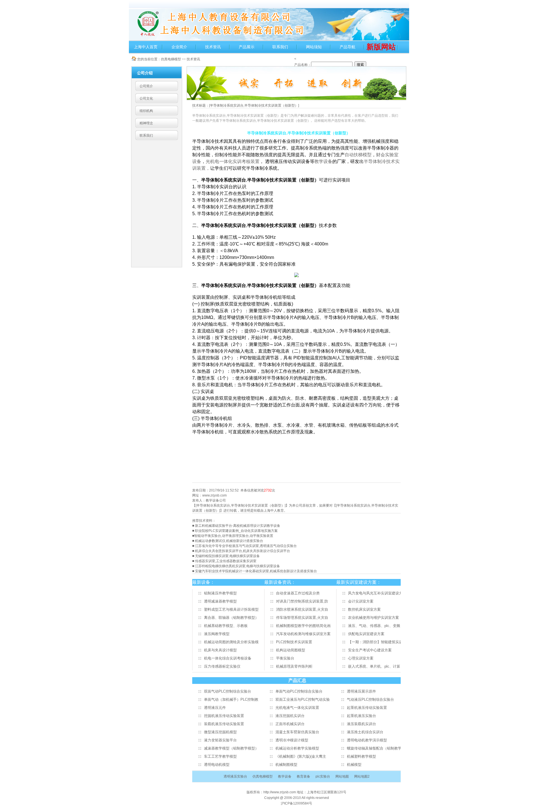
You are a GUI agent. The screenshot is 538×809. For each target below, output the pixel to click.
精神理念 (146, 123)
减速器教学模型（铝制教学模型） (231, 748)
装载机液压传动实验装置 (224, 724)
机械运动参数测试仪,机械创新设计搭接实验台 (229, 541)
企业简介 (179, 47)
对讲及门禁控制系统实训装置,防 (302, 601)
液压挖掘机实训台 (290, 716)
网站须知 (314, 47)
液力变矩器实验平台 (220, 740)
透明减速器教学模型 (220, 601)
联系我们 (280, 47)
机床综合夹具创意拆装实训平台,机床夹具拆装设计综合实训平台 (242, 551)
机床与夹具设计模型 (220, 650)
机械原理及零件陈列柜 (294, 666)
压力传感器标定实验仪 (222, 666)
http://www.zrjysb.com (280, 792)
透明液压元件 (215, 707)
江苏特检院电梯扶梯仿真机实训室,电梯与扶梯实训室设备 (237, 566)
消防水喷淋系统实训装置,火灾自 (302, 609)
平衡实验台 (285, 658)
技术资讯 (213, 47)
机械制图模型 (286, 764)
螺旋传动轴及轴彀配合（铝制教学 (374, 748)
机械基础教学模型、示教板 (226, 626)
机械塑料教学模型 (361, 756)
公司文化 (146, 98)
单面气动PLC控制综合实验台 (299, 691)
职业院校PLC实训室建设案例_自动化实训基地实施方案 (236, 531)
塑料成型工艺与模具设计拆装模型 (231, 609)
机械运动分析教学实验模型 (297, 748)
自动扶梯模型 (358, 154)
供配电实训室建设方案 (366, 634)
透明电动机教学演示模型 (367, 740)
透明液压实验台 (235, 776)
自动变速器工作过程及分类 (298, 593)
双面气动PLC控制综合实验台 (227, 691)
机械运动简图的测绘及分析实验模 (231, 642)
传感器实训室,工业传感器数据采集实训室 (225, 561)
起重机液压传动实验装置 (367, 707)
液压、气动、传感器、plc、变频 (374, 626)
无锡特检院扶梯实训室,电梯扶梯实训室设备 (227, 556)
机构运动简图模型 (290, 650)
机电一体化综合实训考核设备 (227, 658)
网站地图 (342, 776)
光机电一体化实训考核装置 (232, 161)
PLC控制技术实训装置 (294, 642)
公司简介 (146, 86)
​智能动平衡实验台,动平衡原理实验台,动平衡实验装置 (233, 536)
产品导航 (347, 47)
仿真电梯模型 (171, 59)
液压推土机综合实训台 (365, 732)
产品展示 (246, 47)
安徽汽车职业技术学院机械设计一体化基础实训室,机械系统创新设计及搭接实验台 (256, 571)
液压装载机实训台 (361, 724)
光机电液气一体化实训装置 (297, 707)
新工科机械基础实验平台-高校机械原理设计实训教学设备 (237, 526)
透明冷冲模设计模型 (291, 740)
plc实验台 (323, 776)
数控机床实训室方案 (364, 609)
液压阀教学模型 (216, 634)
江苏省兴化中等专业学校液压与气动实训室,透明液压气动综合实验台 (246, 546)
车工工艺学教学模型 (220, 756)
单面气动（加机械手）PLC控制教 (231, 699)
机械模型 (354, 764)
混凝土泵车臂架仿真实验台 (297, 732)
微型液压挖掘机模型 (220, 732)
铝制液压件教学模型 (220, 593)
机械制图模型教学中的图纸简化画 (303, 626)
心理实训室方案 (361, 658)
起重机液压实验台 (361, 716)
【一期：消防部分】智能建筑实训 (375, 642)
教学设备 (323, 161)
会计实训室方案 (361, 601)
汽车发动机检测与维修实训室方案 (303, 634)
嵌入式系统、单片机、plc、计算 (374, 666)
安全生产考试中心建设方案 (370, 650)
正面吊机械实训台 (290, 724)
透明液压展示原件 (361, 691)
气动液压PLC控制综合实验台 (370, 699)
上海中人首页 (145, 47)
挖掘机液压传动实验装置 (224, 716)
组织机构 (146, 111)
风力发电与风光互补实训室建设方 (375, 593)
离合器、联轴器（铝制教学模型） (231, 617)
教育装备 (303, 776)
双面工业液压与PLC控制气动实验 (302, 699)
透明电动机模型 (216, 764)
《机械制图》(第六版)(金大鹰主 (300, 756)
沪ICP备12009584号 (296, 803)
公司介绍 (145, 73)
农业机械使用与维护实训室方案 (373, 617)
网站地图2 (362, 776)
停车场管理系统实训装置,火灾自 (302, 617)
